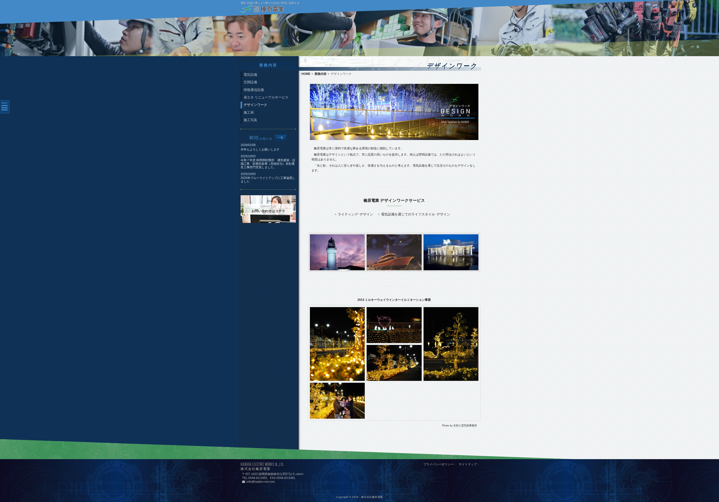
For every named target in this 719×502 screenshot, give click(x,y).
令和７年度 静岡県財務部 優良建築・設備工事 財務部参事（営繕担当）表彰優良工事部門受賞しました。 (268, 164)
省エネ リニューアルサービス (266, 97)
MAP (299, 474)
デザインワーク (255, 105)
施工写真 (250, 120)
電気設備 (250, 75)
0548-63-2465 (257, 478)
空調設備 (250, 82)
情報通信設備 (254, 90)
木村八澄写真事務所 (465, 425)
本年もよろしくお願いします (260, 149)
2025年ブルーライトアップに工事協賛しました (268, 179)
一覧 (280, 137)
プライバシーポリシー (438, 464)
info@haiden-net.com (260, 481)
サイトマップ (468, 464)
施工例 (249, 112)
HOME (305, 73)
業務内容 (321, 73)
